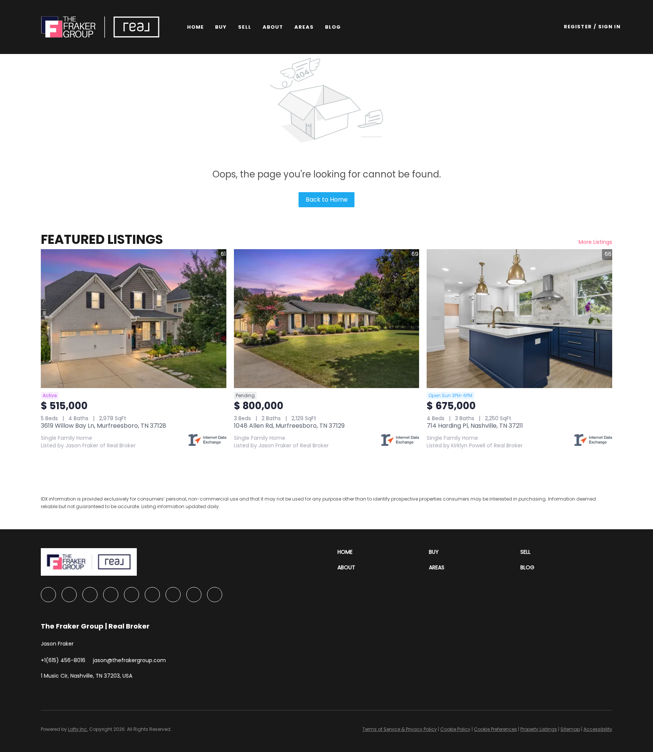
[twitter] (89, 594)
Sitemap (570, 729)
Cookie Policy (455, 729)
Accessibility (597, 729)
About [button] (273, 27)
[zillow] (110, 594)
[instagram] (152, 594)
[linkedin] (69, 594)
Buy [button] (221, 27)
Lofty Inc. (78, 729)
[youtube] (173, 594)
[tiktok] (193, 594)
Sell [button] (244, 27)
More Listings (595, 242)
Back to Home (327, 199)
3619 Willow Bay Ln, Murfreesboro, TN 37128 (103, 425)
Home (195, 27)
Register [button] (578, 26)
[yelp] (131, 594)
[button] (100, 27)
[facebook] (48, 594)
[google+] (214, 594)
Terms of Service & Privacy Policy (399, 729)
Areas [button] (304, 27)
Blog (333, 27)
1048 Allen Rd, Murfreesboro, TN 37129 (289, 425)
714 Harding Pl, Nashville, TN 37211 (475, 425)
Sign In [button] (609, 26)
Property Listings (538, 729)
